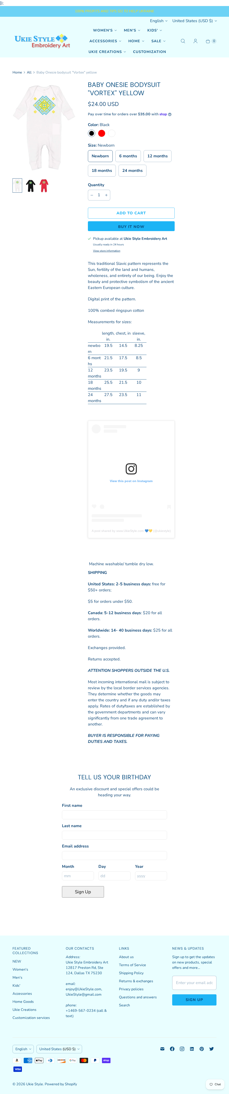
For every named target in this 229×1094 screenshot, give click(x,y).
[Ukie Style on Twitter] (211, 1049)
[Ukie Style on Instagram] (182, 1049)
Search (124, 1005)
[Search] (183, 41)
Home (134, 41)
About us (126, 957)
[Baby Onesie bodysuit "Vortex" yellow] (44, 128)
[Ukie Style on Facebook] (172, 1049)
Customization (149, 51)
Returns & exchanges (136, 981)
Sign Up (83, 892)
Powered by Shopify (61, 1084)
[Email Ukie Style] (162, 1049)
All (29, 72)
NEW (17, 961)
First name (72, 805)
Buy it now (131, 226)
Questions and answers (138, 997)
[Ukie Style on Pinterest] (202, 1049)
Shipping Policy (131, 973)
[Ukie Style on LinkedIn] (192, 1049)
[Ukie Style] (42, 41)
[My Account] (195, 41)
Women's (103, 30)
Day (102, 866)
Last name (72, 825)
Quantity (96, 185)
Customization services (31, 1017)
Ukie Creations (105, 51)
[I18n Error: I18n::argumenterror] (17, 185)
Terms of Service (132, 965)
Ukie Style (34, 1084)
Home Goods (23, 1001)
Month (68, 866)
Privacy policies (131, 989)
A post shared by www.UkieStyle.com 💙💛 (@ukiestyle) (131, 531)
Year (139, 866)
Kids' (152, 30)
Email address (75, 846)
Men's (130, 30)
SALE (156, 41)
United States (192, 20)
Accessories (103, 41)
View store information (106, 251)
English (156, 20)
